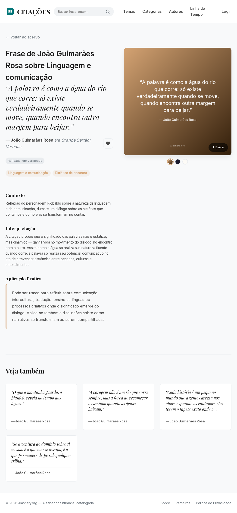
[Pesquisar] (108, 11)
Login (226, 11)
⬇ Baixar (218, 147)
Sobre (165, 503)
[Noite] (178, 162)
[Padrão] (170, 162)
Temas (129, 11)
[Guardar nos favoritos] (108, 143)
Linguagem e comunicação (28, 173)
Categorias (152, 11)
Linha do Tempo (197, 11)
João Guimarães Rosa (32, 140)
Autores (176, 11)
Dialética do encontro (71, 173)
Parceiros (183, 503)
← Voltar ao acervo (23, 37)
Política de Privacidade (213, 503)
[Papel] (185, 162)
